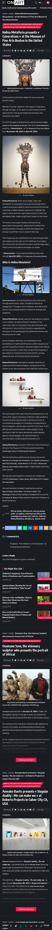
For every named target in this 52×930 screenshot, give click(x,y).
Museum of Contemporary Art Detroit (16, 460)
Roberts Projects (8, 861)
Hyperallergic (7, 491)
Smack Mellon (23, 463)
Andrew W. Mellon (11, 498)
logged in (16, 559)
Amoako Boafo (35, 865)
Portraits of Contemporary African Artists (22, 27)
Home (4, 13)
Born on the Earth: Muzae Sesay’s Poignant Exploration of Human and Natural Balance (16, 615)
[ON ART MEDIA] (15, 2)
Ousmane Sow (7, 711)
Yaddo (21, 479)
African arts (28, 511)
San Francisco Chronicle (27, 494)
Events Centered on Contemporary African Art (23, 24)
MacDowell (14, 479)
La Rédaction (6, 56)
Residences (29, 519)
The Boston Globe (30, 491)
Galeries (35, 516)
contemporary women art (21, 516)
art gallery (20, 514)
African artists (16, 511)
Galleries (42, 516)
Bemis (27, 479)
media (11, 13)
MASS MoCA (34, 479)
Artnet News (17, 491)
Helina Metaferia (42, 125)
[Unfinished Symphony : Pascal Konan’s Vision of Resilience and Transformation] (43, 575)
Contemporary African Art (35, 514)
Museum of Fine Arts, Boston (39, 128)
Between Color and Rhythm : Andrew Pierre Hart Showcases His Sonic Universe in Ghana (17, 600)
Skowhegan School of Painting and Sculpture (19, 451)
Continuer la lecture (26, 760)
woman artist (40, 519)
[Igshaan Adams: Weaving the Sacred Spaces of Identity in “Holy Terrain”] (43, 588)
